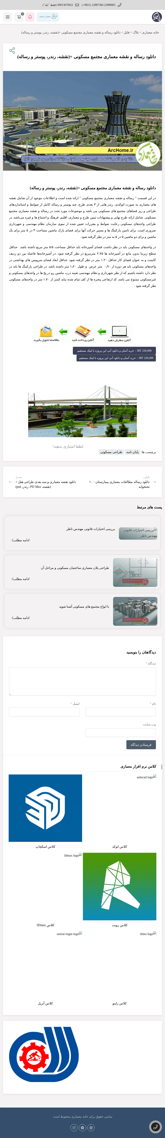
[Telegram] (82, 1127)
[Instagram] (74, 1127)
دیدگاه (150, 663)
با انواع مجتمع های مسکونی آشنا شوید (84, 606)
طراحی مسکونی (111, 452)
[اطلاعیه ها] (30, 17)
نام (153, 703)
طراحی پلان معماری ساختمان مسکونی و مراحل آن (75, 568)
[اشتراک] (11, 50)
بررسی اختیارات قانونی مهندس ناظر (90, 529)
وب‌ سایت (149, 724)
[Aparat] (91, 1127)
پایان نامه (132, 452)
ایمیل (74, 703)
